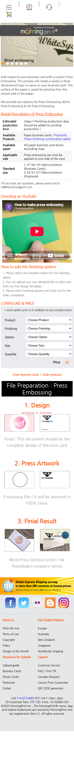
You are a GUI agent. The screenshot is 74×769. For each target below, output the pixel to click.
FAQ (40, 671)
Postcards (60, 135)
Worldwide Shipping (50, 651)
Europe (42, 628)
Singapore (44, 645)
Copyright (9, 639)
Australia (43, 634)
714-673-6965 (25, 698)
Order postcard (51, 374)
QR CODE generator (50, 688)
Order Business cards (26, 374)
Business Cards (12, 671)
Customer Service (49, 665)
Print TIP (51, 671)
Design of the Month (16, 651)
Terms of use (11, 634)
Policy (6, 645)
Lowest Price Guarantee (53, 682)
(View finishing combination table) (47, 138)
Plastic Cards (11, 676)
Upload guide (11, 665)
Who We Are (11, 628)
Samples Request (49, 676)
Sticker (7, 688)
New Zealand (46, 639)
